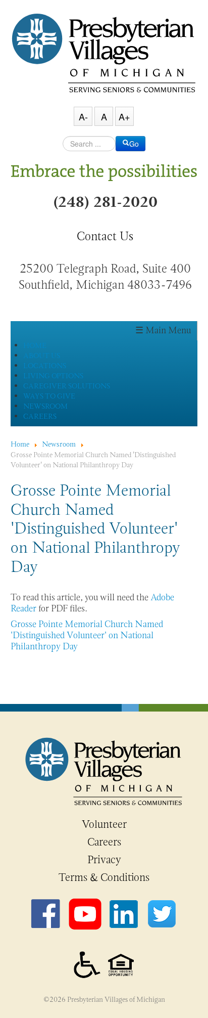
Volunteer (104, 824)
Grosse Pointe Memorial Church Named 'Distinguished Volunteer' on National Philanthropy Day (87, 635)
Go (134, 144)
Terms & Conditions (104, 877)
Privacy (104, 860)
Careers (104, 842)
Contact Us (105, 236)
